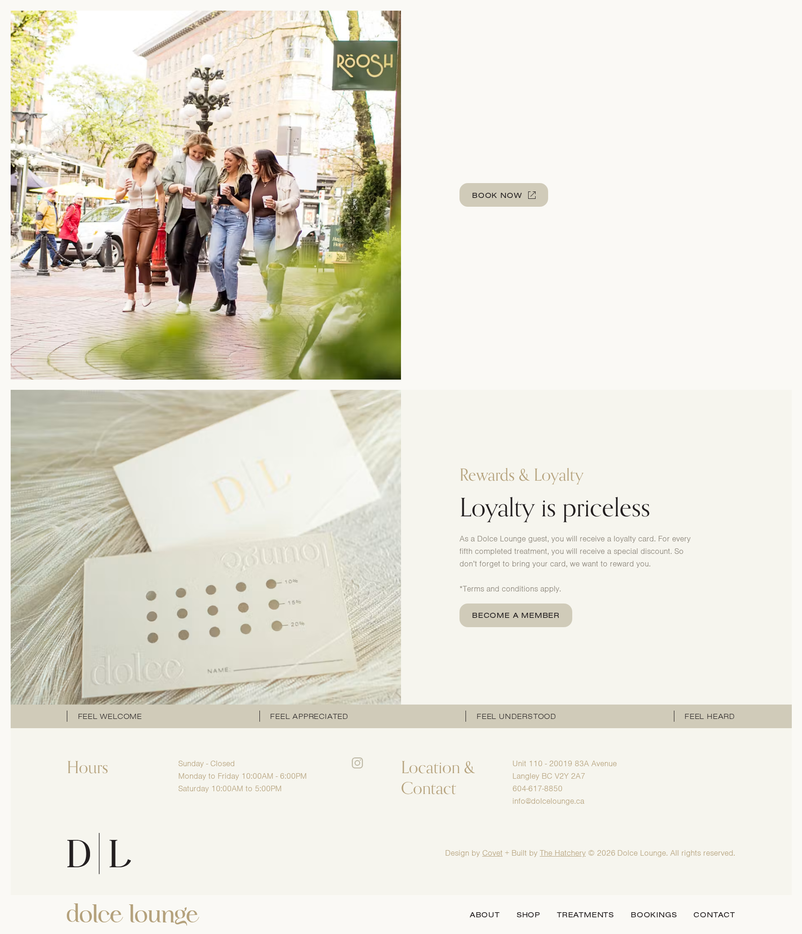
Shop (528, 914)
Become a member (516, 615)
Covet (492, 853)
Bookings (654, 914)
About (485, 914)
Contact (714, 914)
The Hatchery (563, 853)
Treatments (585, 914)
